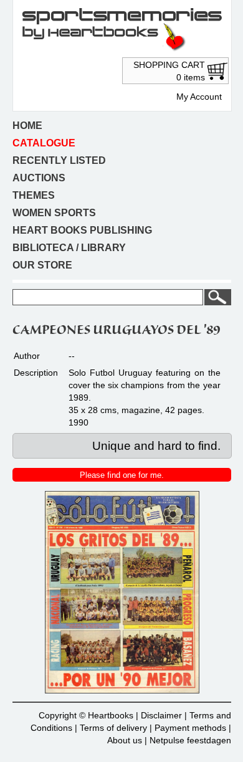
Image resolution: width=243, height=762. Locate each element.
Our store (42, 265)
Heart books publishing (82, 230)
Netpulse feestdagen (190, 740)
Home (27, 125)
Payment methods (190, 728)
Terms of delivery (113, 728)
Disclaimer (161, 715)
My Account (199, 97)
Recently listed (59, 160)
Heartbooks (110, 715)
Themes (33, 195)
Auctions (38, 178)
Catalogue (43, 143)
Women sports (54, 212)
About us (124, 740)
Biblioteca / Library (69, 247)
